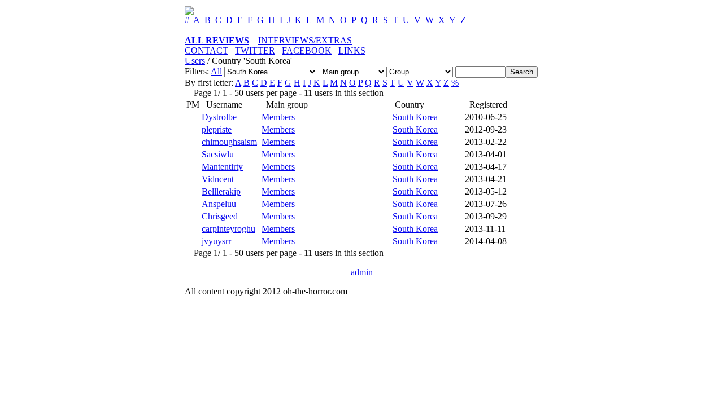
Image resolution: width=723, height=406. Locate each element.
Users (195, 60)
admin (362, 272)
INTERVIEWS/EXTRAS (305, 40)
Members (278, 117)
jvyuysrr (216, 241)
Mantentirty (222, 166)
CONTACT (206, 50)
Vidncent (218, 179)
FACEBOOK (307, 50)
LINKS (351, 50)
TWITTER (255, 50)
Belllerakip (221, 191)
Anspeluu (219, 204)
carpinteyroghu (228, 228)
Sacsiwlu (218, 154)
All (216, 71)
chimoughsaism (229, 142)
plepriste (217, 129)
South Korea (415, 117)
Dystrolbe (219, 117)
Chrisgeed (220, 216)
